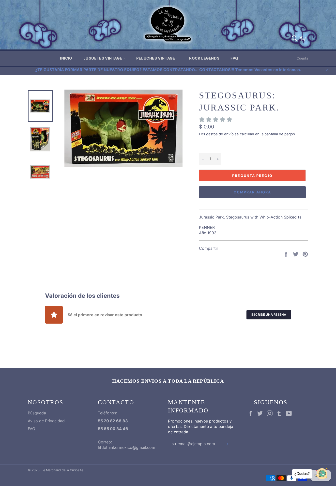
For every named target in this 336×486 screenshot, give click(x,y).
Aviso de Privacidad (46, 420)
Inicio (66, 58)
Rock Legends (204, 58)
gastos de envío (220, 134)
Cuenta (302, 58)
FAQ (234, 58)
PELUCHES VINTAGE (156, 58)
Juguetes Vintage (103, 58)
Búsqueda (37, 412)
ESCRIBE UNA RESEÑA (268, 314)
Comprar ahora (252, 192)
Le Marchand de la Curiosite (62, 470)
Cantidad (207, 147)
